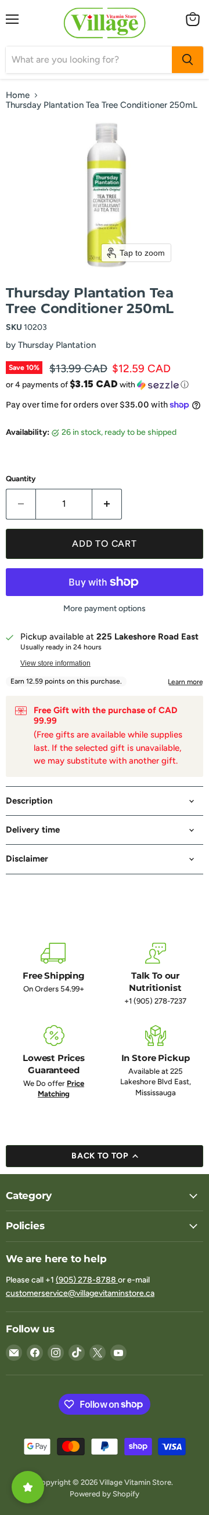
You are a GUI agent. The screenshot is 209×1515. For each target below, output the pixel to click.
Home (18, 95)
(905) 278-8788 (87, 1280)
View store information (55, 663)
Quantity (21, 478)
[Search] (187, 59)
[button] (104, 384)
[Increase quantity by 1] (107, 504)
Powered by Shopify (104, 1493)
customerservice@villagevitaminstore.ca (80, 1293)
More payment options (104, 608)
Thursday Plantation (57, 345)
